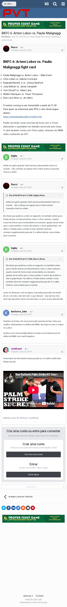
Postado (21, 50)
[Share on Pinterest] (33, 508)
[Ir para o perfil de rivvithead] (6, 350)
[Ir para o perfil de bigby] (6, 157)
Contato (40, 596)
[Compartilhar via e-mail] (28, 508)
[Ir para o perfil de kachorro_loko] (6, 313)
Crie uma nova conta (34, 454)
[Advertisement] (33, 557)
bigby (14, 155)
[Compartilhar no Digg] (13, 508)
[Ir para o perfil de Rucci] (6, 49)
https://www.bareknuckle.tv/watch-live (22, 116)
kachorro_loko (19, 311)
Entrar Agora (33, 474)
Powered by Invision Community (33, 602)
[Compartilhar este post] (62, 50)
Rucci (7, 37)
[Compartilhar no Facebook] (8, 508)
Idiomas (27, 596)
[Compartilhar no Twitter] (4, 508)
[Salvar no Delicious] (18, 508)
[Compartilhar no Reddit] (23, 508)
